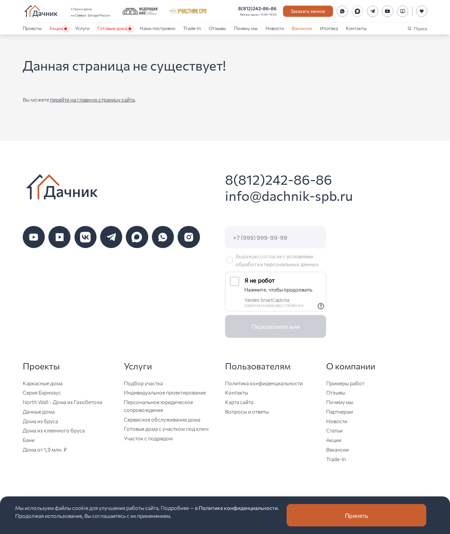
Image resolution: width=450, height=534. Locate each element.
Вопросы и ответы (247, 411)
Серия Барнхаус (42, 392)
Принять (356, 515)
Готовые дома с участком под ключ (166, 428)
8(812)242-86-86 (257, 8)
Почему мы (246, 28)
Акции (56, 28)
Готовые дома (112, 28)
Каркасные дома (43, 383)
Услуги (82, 28)
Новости (275, 28)
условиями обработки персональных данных (277, 260)
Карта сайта (239, 402)
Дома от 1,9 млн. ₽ (45, 449)
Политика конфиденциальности (264, 383)
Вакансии (302, 28)
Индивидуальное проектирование (165, 392)
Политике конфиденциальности (238, 508)
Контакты (356, 28)
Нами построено (157, 28)
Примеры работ (345, 383)
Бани (29, 440)
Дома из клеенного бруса (54, 430)
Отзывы (217, 28)
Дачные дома (39, 411)
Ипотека (329, 28)
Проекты (32, 28)
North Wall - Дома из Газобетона (62, 402)
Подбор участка (143, 383)
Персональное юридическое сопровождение (158, 406)
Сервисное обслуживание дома (162, 419)
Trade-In (192, 28)
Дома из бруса (40, 421)
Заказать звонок (308, 11)
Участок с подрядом (148, 438)
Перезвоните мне (275, 326)
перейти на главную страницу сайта (92, 99)
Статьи (334, 430)
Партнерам (339, 411)
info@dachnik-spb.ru (289, 195)
